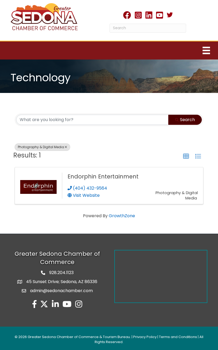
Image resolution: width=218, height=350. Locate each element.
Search (187, 120)
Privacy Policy (145, 336)
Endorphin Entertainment (103, 176)
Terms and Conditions (178, 336)
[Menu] (206, 50)
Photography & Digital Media (41, 147)
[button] (186, 156)
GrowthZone (122, 216)
